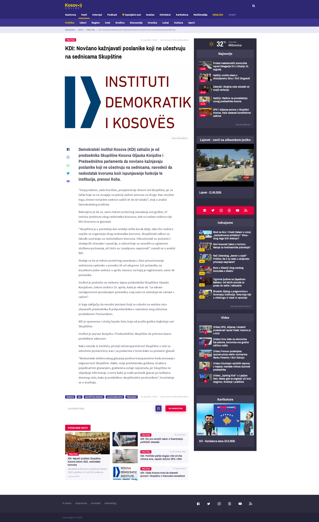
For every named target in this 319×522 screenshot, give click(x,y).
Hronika (152, 22)
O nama (66, 503)
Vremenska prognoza (225, 44)
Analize (150, 14)
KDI (79, 397)
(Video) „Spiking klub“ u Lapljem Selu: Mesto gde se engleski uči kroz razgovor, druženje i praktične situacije (225, 378)
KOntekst (165, 14)
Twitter (213, 210)
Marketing (110, 503)
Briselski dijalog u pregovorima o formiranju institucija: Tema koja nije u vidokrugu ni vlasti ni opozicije (225, 294)
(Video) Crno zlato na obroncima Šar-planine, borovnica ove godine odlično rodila (225, 342)
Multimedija (200, 14)
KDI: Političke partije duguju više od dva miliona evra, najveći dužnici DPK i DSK (150, 456)
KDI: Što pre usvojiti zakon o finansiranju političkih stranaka (150, 439)
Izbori (83, 22)
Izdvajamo (225, 222)
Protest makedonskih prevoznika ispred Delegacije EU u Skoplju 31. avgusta (225, 66)
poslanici (131, 397)
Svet (107, 22)
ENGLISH (218, 14)
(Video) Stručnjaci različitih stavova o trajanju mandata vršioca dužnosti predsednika (225, 366)
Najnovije (225, 53)
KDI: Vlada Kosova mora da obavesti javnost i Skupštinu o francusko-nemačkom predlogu (150, 473)
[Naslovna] (73, 6)
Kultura (178, 22)
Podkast (112, 14)
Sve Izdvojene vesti (240, 306)
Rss (246, 210)
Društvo (120, 22)
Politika (69, 22)
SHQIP (232, 14)
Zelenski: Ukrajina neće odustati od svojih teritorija (225, 89)
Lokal (165, 22)
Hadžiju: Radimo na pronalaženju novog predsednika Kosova (225, 101)
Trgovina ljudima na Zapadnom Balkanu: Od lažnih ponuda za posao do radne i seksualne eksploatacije (225, 282)
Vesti (84, 14)
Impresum (81, 503)
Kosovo (70, 397)
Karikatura (182, 14)
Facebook (205, 210)
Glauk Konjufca (115, 397)
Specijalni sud (133, 14)
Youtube (237, 210)
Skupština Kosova (94, 397)
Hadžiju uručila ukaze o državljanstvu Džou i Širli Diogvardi (225, 78)
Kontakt (96, 503)
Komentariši (158, 408)
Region (96, 22)
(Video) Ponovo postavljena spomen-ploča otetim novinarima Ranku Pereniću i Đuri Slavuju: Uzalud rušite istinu (225, 354)
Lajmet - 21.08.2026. (225, 171)
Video (225, 317)
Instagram (221, 210)
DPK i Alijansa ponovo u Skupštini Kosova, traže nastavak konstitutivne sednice (225, 113)
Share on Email (68, 181)
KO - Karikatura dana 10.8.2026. (225, 425)
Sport (191, 22)
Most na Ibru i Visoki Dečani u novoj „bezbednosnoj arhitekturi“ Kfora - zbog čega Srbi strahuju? (225, 235)
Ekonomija (136, 22)
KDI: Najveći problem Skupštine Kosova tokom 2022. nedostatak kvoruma (87, 456)
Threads (229, 210)
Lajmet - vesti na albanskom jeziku (225, 140)
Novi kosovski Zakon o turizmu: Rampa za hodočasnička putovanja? (225, 247)
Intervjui (97, 14)
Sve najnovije (243, 124)
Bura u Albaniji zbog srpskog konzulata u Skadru (225, 270)
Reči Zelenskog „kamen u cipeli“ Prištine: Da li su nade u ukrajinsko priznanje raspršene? (225, 259)
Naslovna (70, 14)
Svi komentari (176, 408)
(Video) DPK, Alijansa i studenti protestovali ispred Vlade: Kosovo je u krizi (225, 330)
